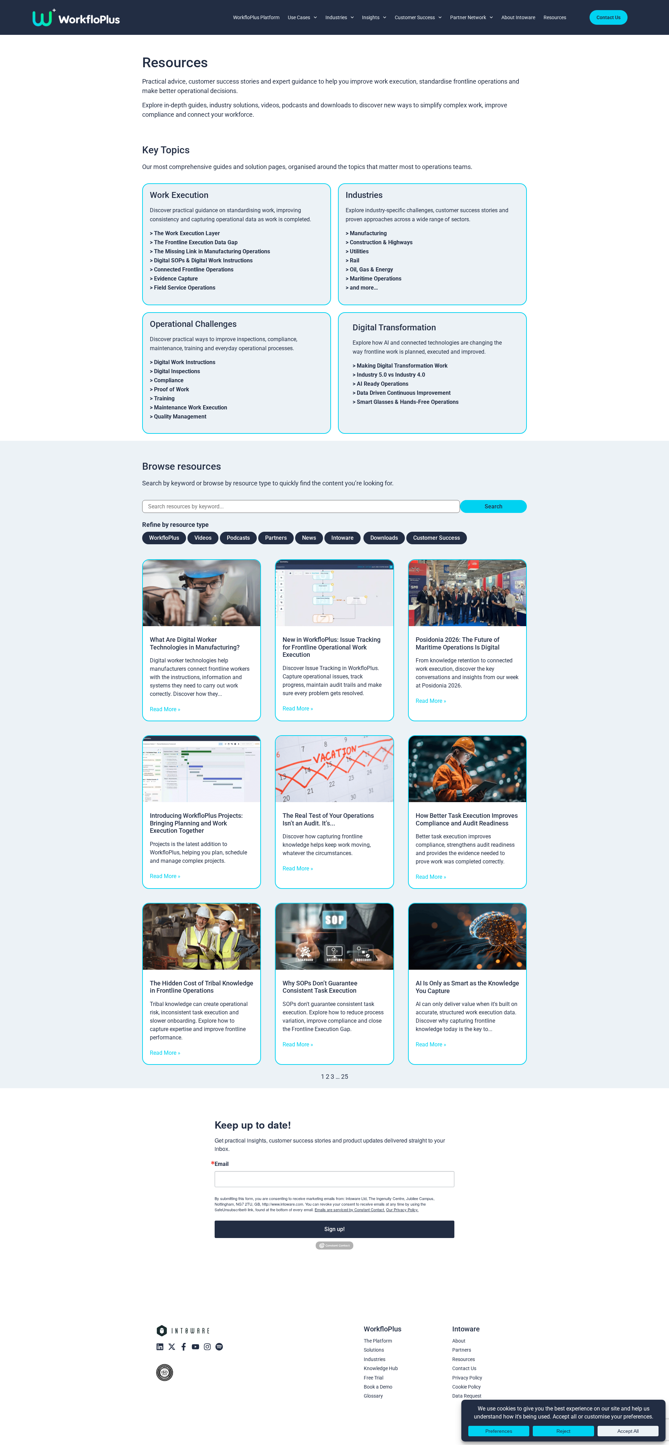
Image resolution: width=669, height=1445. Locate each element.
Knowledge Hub (381, 1368)
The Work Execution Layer (187, 233)
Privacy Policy (467, 1378)
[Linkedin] (160, 1347)
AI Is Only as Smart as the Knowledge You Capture (467, 986)
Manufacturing (368, 233)
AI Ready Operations (382, 384)
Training (164, 398)
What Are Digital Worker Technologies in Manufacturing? (195, 643)
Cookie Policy (466, 1387)
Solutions (374, 1350)
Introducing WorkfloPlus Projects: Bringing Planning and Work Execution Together (196, 823)
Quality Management (180, 416)
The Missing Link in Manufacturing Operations (212, 251)
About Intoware (518, 17)
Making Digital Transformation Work (402, 365)
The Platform (378, 1341)
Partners (461, 1350)
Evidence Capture (176, 278)
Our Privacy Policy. (402, 1209)
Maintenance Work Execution (190, 407)
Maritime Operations (375, 278)
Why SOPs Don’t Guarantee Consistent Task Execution (320, 986)
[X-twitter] (172, 1347)
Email (222, 1164)
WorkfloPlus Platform (256, 17)
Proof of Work (171, 389)
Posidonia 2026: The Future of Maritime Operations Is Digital (458, 643)
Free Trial (373, 1378)
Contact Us (464, 1368)
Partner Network (468, 17)
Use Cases (299, 17)
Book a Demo (378, 1387)
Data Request (467, 1396)
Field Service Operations (184, 287)
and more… (364, 287)
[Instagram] (207, 1347)
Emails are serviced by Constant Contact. (350, 1209)
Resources (555, 17)
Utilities (359, 251)
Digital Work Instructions (184, 362)
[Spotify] (219, 1347)
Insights (370, 17)
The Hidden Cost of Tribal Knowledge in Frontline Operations (201, 986)
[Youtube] (195, 1347)
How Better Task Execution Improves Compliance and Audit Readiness (467, 819)
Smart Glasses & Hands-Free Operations (408, 402)
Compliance (169, 380)
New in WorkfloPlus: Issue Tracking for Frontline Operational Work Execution (331, 647)
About (459, 1341)
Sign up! (334, 1229)
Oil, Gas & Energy (371, 269)
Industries (336, 17)
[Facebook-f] (183, 1347)
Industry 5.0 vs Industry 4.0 (391, 374)
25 (344, 1076)
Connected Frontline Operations (193, 269)
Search (493, 506)
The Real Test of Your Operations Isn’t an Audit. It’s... (328, 819)
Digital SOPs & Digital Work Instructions (203, 260)
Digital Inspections (177, 371)
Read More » (165, 709)
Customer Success (415, 17)
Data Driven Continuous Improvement (404, 393)
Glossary (373, 1396)
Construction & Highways (381, 242)
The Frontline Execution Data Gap (196, 242)
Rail (354, 260)
